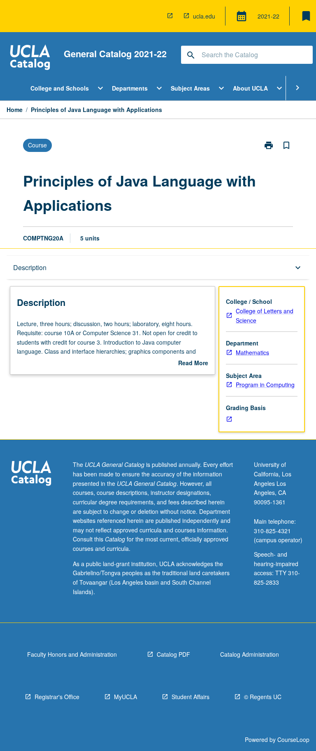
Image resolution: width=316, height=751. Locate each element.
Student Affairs (190, 697)
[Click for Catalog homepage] (30, 58)
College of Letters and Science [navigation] (264, 315)
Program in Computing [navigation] (265, 384)
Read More (193, 363)
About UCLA (250, 88)
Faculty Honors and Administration (72, 654)
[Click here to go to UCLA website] (31, 474)
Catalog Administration (249, 654)
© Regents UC (262, 697)
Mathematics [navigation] (252, 352)
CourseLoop (293, 739)
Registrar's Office (57, 697)
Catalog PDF (173, 654)
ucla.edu (204, 16)
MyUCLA (125, 697)
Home (15, 109)
